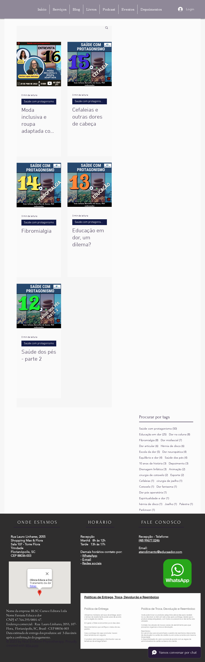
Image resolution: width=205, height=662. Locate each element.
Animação (177, 469)
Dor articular (148, 446)
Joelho (171, 504)
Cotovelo (146, 486)
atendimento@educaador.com (160, 552)
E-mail (86, 559)
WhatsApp (89, 555)
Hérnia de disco (172, 446)
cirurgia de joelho (169, 481)
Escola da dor (149, 452)
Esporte (177, 475)
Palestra (186, 504)
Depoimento (178, 463)
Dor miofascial (171, 440)
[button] (107, 28)
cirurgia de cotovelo (153, 475)
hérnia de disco (150, 504)
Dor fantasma (167, 486)
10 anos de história (152, 463)
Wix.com (31, 645)
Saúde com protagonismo (39, 101)
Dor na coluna (179, 434)
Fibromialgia (148, 440)
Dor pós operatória (153, 492)
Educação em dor (153, 434)
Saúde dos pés (176, 457)
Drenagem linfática (153, 469)
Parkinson (147, 510)
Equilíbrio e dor (150, 457)
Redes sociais (91, 563)
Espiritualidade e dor (154, 498)
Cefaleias (146, 481)
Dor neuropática (174, 452)
